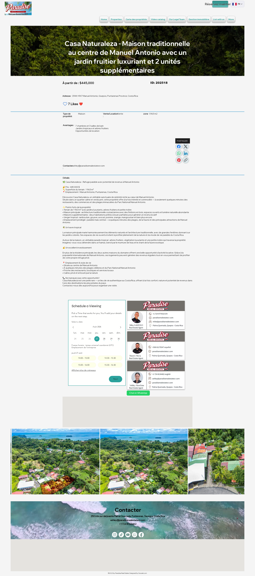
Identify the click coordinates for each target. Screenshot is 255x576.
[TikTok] (121, 534)
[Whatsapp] (134, 534)
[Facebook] (179, 146)
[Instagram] (114, 534)
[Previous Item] (15, 461)
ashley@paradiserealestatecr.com (88, 165)
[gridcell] (96, 338)
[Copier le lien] (186, 160)
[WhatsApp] (179, 153)
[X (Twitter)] (185, 146)
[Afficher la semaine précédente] (73, 327)
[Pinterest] (179, 160)
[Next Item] (239, 461)
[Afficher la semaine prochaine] (120, 327)
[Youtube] (128, 534)
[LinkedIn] (186, 153)
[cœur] (65, 104)
